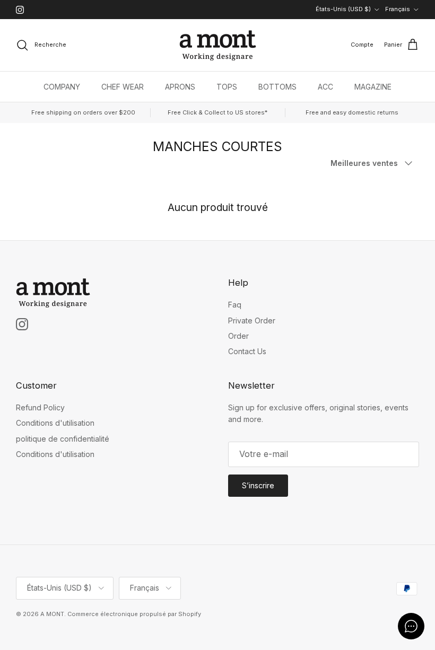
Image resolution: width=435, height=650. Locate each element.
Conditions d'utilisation (55, 422)
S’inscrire (258, 485)
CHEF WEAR (122, 86)
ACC (325, 86)
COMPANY (62, 86)
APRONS (180, 86)
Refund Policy (40, 407)
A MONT (52, 614)
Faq (234, 304)
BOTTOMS (277, 86)
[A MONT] (217, 45)
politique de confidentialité (62, 438)
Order (238, 335)
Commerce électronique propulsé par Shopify (134, 614)
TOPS (226, 86)
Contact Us (247, 351)
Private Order (251, 320)
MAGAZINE (373, 86)
